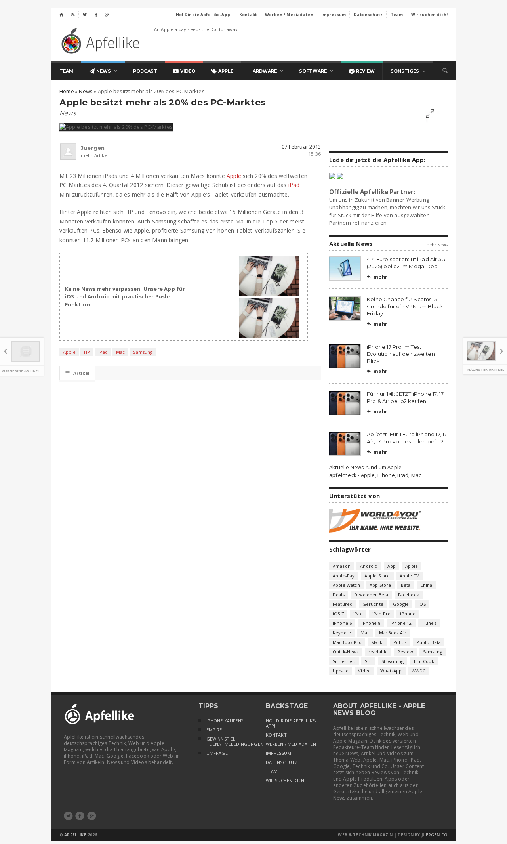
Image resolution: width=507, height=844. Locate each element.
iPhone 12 (401, 623)
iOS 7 (338, 614)
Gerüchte (372, 604)
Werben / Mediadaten (291, 744)
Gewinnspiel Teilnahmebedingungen (228, 741)
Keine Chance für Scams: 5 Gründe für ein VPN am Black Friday (405, 306)
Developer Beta (371, 595)
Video (364, 671)
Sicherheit (344, 661)
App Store (380, 585)
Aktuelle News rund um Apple (365, 467)
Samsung (142, 352)
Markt (377, 642)
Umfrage (217, 753)
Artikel (77, 373)
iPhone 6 (342, 623)
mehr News (437, 245)
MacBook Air (392, 633)
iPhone (408, 614)
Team (272, 771)
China (426, 585)
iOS (422, 604)
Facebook (408, 595)
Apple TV (409, 576)
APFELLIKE (75, 835)
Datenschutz (282, 762)
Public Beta (428, 642)
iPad (294, 185)
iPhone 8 (371, 623)
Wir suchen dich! (286, 780)
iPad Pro (381, 614)
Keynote (342, 633)
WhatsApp (391, 671)
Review (405, 652)
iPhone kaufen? (224, 721)
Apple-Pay (344, 576)
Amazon (342, 566)
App (391, 566)
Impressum (279, 753)
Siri (368, 661)
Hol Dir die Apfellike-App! (291, 723)
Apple (234, 175)
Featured (343, 604)
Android (368, 566)
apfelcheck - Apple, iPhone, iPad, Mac (375, 475)
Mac (120, 352)
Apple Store (377, 576)
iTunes (428, 623)
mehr (377, 276)
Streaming (392, 661)
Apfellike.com (101, 40)
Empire (214, 730)
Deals (339, 595)
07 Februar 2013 (301, 146)
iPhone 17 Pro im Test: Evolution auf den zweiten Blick (401, 354)
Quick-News (346, 652)
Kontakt (276, 735)
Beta (406, 585)
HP (87, 352)
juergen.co (434, 835)
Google (401, 604)
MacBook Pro (347, 642)
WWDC (419, 671)
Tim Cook (423, 661)
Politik (400, 642)
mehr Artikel (84, 155)
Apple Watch (346, 585)
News (67, 113)
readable (378, 652)
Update (341, 671)
